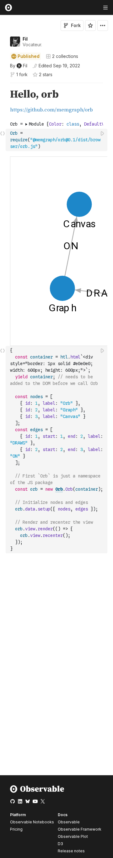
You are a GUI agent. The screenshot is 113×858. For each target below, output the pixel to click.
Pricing (16, 829)
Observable (69, 822)
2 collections (65, 56)
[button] (2, 85)
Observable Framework (79, 829)
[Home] (37, 791)
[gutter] (3, 101)
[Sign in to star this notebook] (90, 25)
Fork (76, 25)
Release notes (71, 851)
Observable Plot (73, 836)
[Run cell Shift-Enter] (102, 133)
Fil (25, 39)
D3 (60, 843)
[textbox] (57, 140)
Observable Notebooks (32, 822)
